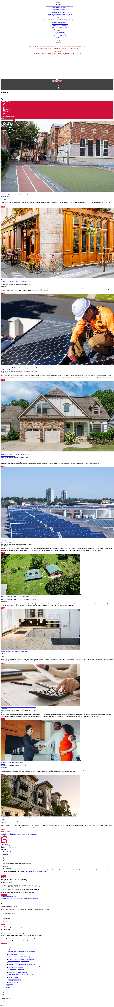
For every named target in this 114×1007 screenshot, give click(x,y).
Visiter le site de (8, 896)
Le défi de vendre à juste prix (59, 22)
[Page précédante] (2, 831)
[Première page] (1, 831)
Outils (58, 30)
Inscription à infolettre (9, 913)
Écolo (16, 834)
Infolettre (5, 912)
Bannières (5, 834)
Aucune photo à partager (7, 116)
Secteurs (29, 834)
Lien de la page (7, 868)
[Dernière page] (10, 831)
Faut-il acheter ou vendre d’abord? (60, 27)
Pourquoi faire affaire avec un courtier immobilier (59, 14)
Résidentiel (24, 834)
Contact (58, 42)
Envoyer (3, 924)
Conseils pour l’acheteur (59, 7)
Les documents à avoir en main (60, 24)
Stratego (34, 834)
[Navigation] (56, 79)
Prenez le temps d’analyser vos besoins (59, 16)
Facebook (8, 105)
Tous (2, 834)
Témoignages (58, 39)
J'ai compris (3, 895)
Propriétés (58, 2)
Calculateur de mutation (59, 34)
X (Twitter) (8, 107)
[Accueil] (57, 79)
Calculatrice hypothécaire (59, 35)
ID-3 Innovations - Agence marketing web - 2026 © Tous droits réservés (19, 898)
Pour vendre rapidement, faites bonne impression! (60, 29)
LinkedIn (7, 111)
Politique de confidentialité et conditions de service (33, 871)
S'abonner (3, 875)
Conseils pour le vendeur (59, 25)
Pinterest (7, 109)
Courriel (8, 114)
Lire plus (3, 207)
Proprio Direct (4, 844)
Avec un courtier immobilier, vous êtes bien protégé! (59, 6)
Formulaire (6, 866)
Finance (19, 834)
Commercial (11, 834)
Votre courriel (6, 918)
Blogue (58, 40)
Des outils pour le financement (60, 9)
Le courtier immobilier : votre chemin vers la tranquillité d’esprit (59, 21)
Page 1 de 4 (6, 831)
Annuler (2, 118)
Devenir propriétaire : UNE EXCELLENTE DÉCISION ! (59, 11)
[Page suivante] (9, 831)
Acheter (58, 4)
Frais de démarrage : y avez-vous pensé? (59, 12)
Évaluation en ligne (59, 37)
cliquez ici (33, 892)
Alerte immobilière (59, 32)
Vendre (58, 17)
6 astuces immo (57, 81)
